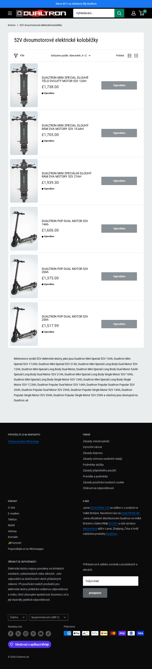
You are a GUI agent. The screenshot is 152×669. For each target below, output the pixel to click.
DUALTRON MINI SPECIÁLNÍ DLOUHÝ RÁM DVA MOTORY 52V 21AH (66, 175)
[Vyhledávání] (119, 13)
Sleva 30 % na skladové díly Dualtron (76, 3)
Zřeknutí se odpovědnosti (98, 488)
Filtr (22, 55)
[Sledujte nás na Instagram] (25, 633)
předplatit (95, 593)
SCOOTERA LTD (99, 507)
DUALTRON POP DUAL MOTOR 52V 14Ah (65, 222)
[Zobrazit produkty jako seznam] (129, 55)
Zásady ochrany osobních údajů (102, 458)
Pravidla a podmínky (95, 476)
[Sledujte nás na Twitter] (18, 633)
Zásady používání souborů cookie (103, 482)
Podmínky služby (93, 464)
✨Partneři (14, 542)
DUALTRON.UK (130, 513)
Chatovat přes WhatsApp (23, 441)
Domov (12, 25)
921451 (113, 523)
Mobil (11, 525)
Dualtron (111, 533)
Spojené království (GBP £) (45, 617)
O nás (11, 507)
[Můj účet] (134, 13)
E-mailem (13, 513)
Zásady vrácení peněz (96, 441)
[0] (141, 13)
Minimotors (90, 528)
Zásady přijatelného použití (99, 470)
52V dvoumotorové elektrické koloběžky (41, 25)
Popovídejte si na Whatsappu (26, 548)
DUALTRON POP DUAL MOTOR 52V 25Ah (65, 318)
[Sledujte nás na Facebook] (10, 633)
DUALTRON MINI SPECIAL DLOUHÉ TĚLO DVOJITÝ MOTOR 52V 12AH (65, 79)
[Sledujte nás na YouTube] (41, 633)
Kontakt (13, 537)
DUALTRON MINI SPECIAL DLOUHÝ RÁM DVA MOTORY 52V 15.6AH (65, 127)
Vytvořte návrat (92, 447)
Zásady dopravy (93, 453)
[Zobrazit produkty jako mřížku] (136, 55)
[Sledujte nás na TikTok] (48, 633)
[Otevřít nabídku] (10, 13)
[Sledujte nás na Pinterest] (33, 633)
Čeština (14, 617)
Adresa (12, 531)
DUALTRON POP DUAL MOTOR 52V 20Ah (65, 270)
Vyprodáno (119, 85)
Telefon (12, 519)
